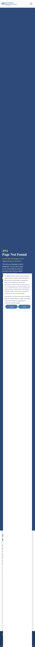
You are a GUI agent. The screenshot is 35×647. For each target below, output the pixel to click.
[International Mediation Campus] (9, 4)
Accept (11, 307)
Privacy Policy (20, 293)
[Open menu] (31, 4)
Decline (24, 307)
